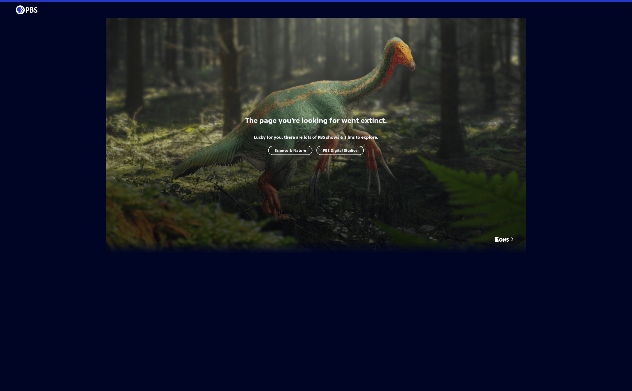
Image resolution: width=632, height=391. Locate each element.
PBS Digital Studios (340, 150)
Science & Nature (290, 150)
